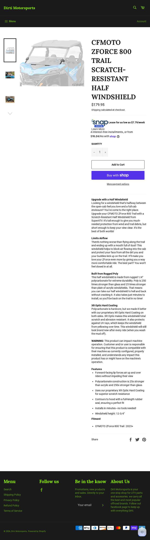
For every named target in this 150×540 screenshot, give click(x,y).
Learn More (97, 129)
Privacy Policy (11, 500)
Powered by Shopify (37, 531)
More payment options (118, 184)
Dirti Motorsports (19, 8)
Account (141, 21)
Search (8, 489)
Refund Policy (11, 505)
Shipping (95, 109)
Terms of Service (13, 510)
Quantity (96, 144)
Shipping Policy (12, 494)
